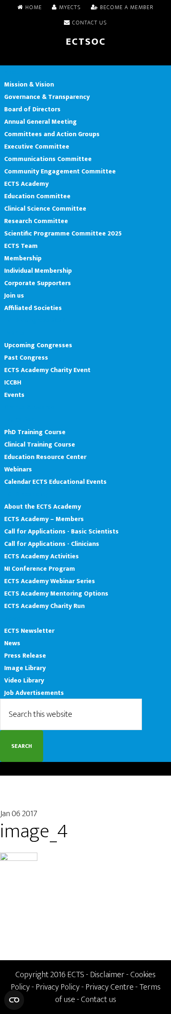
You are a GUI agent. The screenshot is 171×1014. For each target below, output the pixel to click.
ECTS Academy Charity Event (47, 370)
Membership (23, 258)
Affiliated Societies (33, 308)
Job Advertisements (34, 692)
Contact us (98, 999)
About (13, 72)
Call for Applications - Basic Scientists (61, 531)
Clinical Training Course (39, 444)
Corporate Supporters (37, 283)
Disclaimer (107, 975)
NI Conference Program (39, 568)
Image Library (25, 668)
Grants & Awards (29, 407)
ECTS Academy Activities (41, 556)
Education (19, 419)
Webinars (18, 469)
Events (14, 332)
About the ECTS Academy (42, 506)
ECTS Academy (26, 183)
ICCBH (12, 382)
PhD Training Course (35, 432)
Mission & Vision (29, 84)
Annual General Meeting (40, 121)
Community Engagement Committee (60, 171)
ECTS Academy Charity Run (44, 606)
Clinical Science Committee (45, 208)
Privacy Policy (58, 987)
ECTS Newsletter (29, 630)
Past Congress (26, 357)
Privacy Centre (110, 987)
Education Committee (37, 196)
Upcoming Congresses (38, 345)
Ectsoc (86, 42)
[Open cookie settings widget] (14, 1000)
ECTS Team (21, 245)
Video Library (24, 680)
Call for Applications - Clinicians (51, 543)
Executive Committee (36, 146)
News (12, 618)
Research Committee (36, 221)
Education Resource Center (45, 457)
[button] (85, 59)
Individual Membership (38, 270)
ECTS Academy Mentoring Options (56, 593)
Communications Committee (48, 159)
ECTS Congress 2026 (35, 320)
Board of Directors (32, 109)
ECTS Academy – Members (44, 519)
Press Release (25, 655)
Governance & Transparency (47, 96)
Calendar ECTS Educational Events (55, 481)
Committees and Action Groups (52, 134)
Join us (14, 295)
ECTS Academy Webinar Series (49, 581)
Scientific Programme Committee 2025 (63, 233)
